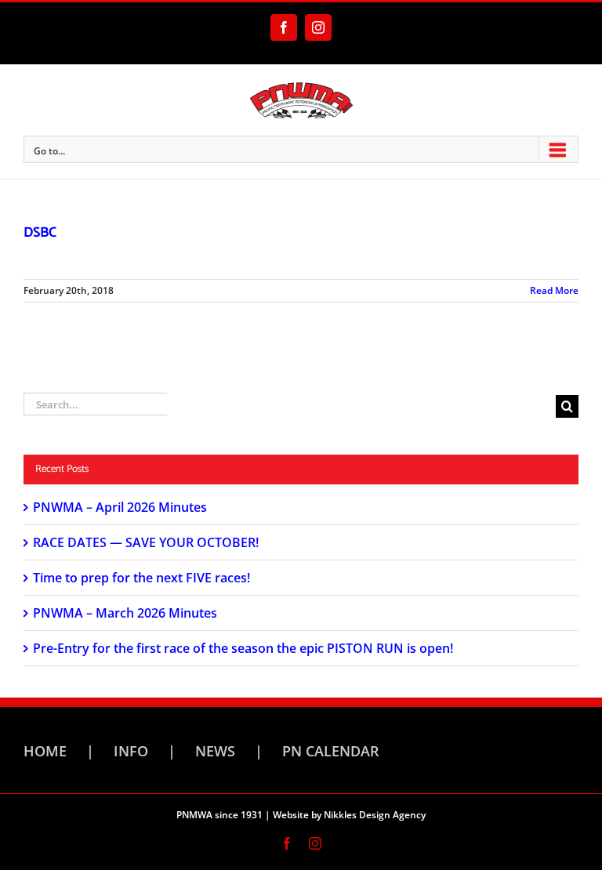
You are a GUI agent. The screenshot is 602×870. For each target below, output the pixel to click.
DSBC (40, 233)
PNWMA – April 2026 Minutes (120, 507)
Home (45, 750)
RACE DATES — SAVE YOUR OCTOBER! (146, 542)
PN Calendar (330, 750)
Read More (554, 290)
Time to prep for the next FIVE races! (141, 577)
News (215, 750)
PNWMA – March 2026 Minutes (125, 613)
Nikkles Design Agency (375, 814)
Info (131, 750)
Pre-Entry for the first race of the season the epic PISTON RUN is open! (243, 648)
